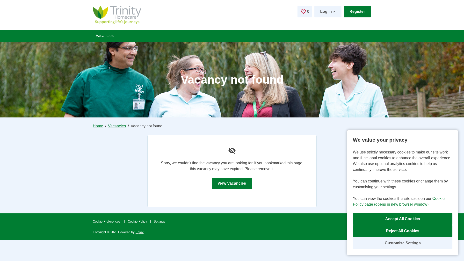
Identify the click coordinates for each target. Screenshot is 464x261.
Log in (326, 11)
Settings (159, 221)
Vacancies (105, 36)
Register (357, 11)
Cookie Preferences (106, 221)
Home (98, 126)
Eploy (140, 232)
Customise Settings (403, 243)
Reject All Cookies (402, 231)
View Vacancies (232, 183)
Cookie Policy (137, 221)
